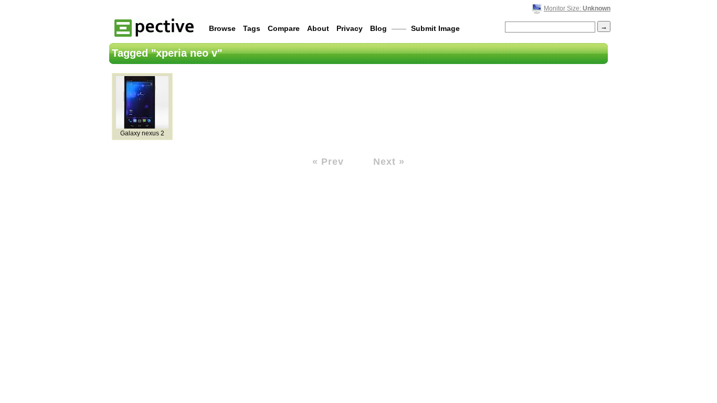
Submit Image (435, 28)
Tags (251, 28)
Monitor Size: (577, 8)
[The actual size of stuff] (154, 27)
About (318, 28)
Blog (378, 28)
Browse (222, 28)
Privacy (349, 28)
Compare (284, 28)
